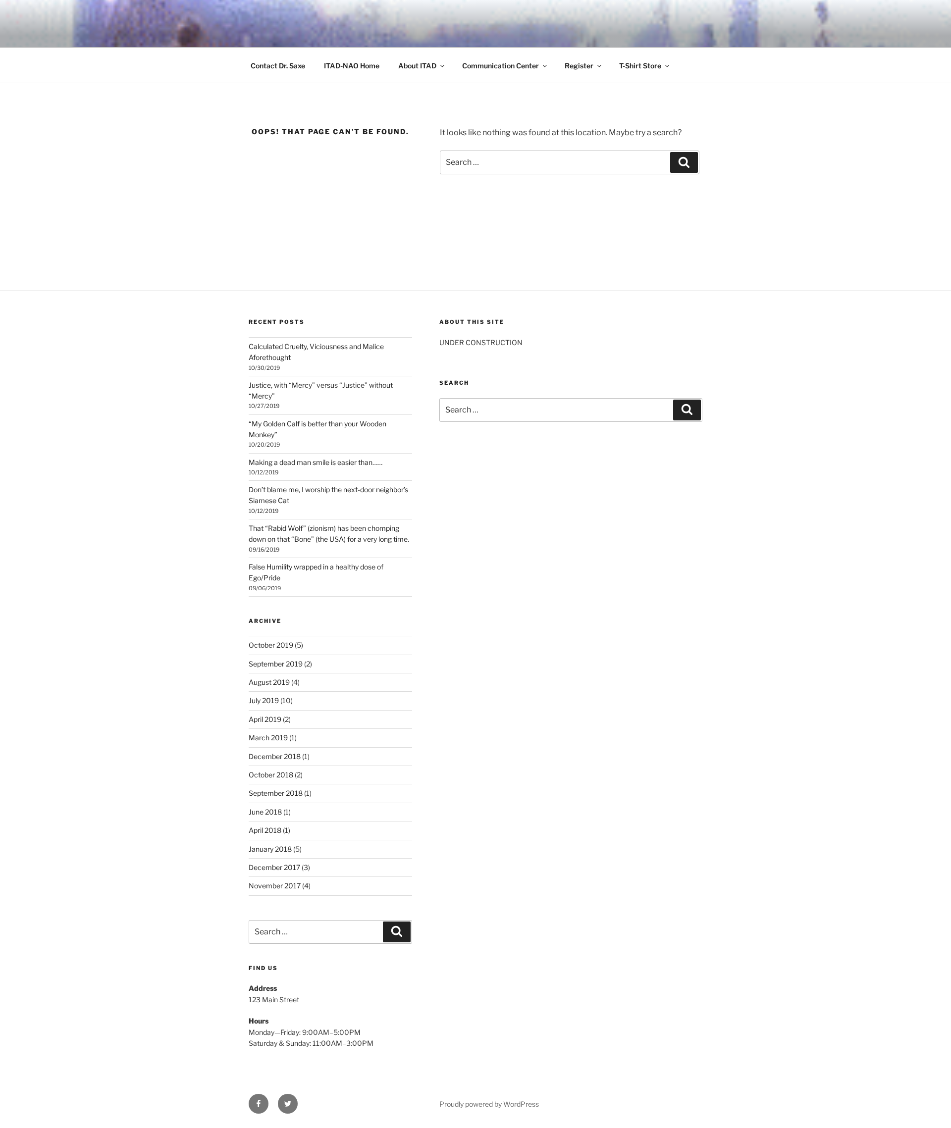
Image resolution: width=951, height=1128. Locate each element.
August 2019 (269, 682)
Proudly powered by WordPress (489, 1104)
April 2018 (265, 830)
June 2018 (265, 812)
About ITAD (417, 65)
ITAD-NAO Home (351, 65)
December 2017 (274, 867)
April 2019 (265, 719)
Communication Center (500, 65)
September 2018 (276, 793)
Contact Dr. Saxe (278, 65)
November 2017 (275, 885)
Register (579, 65)
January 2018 (270, 849)
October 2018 (271, 774)
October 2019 (271, 645)
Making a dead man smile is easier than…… (315, 462)
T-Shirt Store (640, 65)
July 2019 (264, 700)
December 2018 (275, 756)
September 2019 (276, 664)
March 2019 (268, 737)
